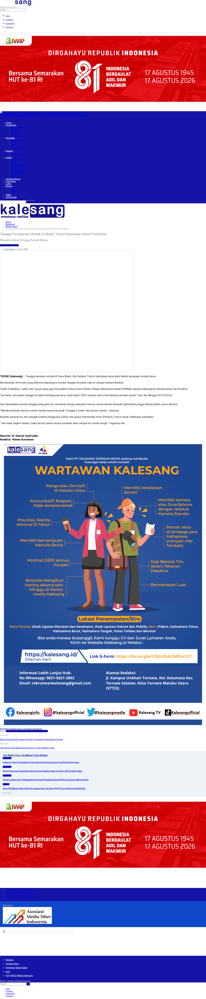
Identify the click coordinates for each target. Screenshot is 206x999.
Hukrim (14, 145)
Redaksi (10, 960)
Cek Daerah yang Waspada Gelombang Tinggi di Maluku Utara (27, 748)
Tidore (14, 132)
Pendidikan (16, 160)
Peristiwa (15, 140)
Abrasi (3, 729)
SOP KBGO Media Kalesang (19, 975)
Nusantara (11, 125)
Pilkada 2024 (17, 166)
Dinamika (10, 138)
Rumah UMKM (17, 164)
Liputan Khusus (13, 179)
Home (9, 123)
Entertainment (17, 170)
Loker (8, 184)
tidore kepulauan (34, 729)
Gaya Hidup (16, 172)
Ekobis (14, 153)
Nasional (15, 147)
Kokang (14, 168)
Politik (14, 142)
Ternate (14, 129)
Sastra (9, 186)
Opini (13, 193)
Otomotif (15, 177)
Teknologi (15, 175)
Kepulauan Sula (18, 136)
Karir (8, 971)
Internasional (17, 149)
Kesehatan (16, 155)
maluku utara (21, 729)
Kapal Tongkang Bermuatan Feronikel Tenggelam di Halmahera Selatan (31, 739)
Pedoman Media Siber (16, 967)
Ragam (9, 151)
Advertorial (11, 197)
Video (8, 195)
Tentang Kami (12, 963)
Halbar (14, 134)
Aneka (9, 157)
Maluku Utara (17, 127)
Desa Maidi (10, 729)
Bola (13, 162)
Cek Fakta (11, 181)
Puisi (13, 188)
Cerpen (14, 190)
